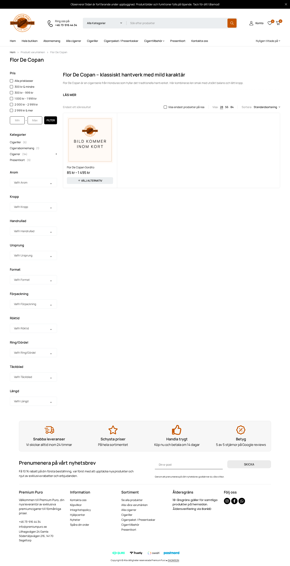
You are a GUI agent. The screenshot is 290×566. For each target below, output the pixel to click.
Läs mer (69, 95)
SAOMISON (173, 560)
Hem (12, 52)
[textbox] (33, 182)
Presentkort (20, 160)
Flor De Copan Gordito (80, 167)
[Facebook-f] (234, 501)
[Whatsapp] (242, 501)
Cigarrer (18, 154)
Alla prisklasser (24, 81)
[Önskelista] (270, 23)
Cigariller (18, 142)
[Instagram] (227, 501)
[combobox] (33, 182)
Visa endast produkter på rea (186, 107)
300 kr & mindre (24, 87)
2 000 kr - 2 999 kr (26, 104)
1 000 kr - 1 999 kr (26, 98)
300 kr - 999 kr (24, 92)
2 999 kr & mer (24, 110)
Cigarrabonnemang (24, 148)
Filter (51, 120)
